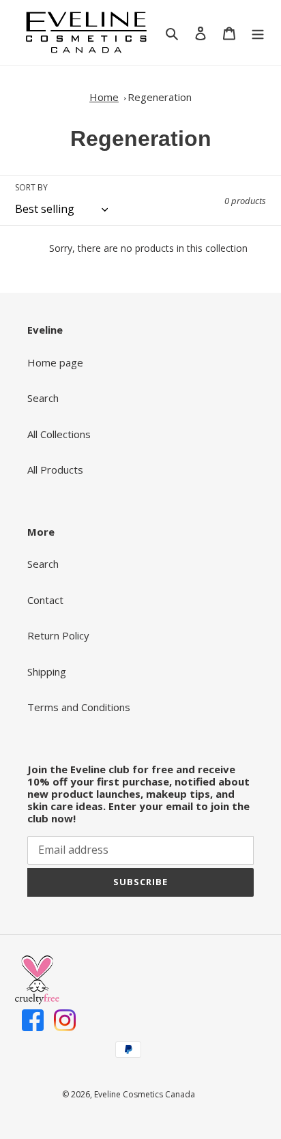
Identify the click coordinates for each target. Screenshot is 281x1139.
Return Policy (58, 635)
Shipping (46, 671)
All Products (55, 469)
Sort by (31, 187)
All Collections (59, 434)
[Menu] (257, 32)
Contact (45, 600)
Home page (55, 362)
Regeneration (160, 97)
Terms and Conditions (78, 707)
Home (104, 97)
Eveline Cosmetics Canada (144, 1094)
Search (43, 398)
